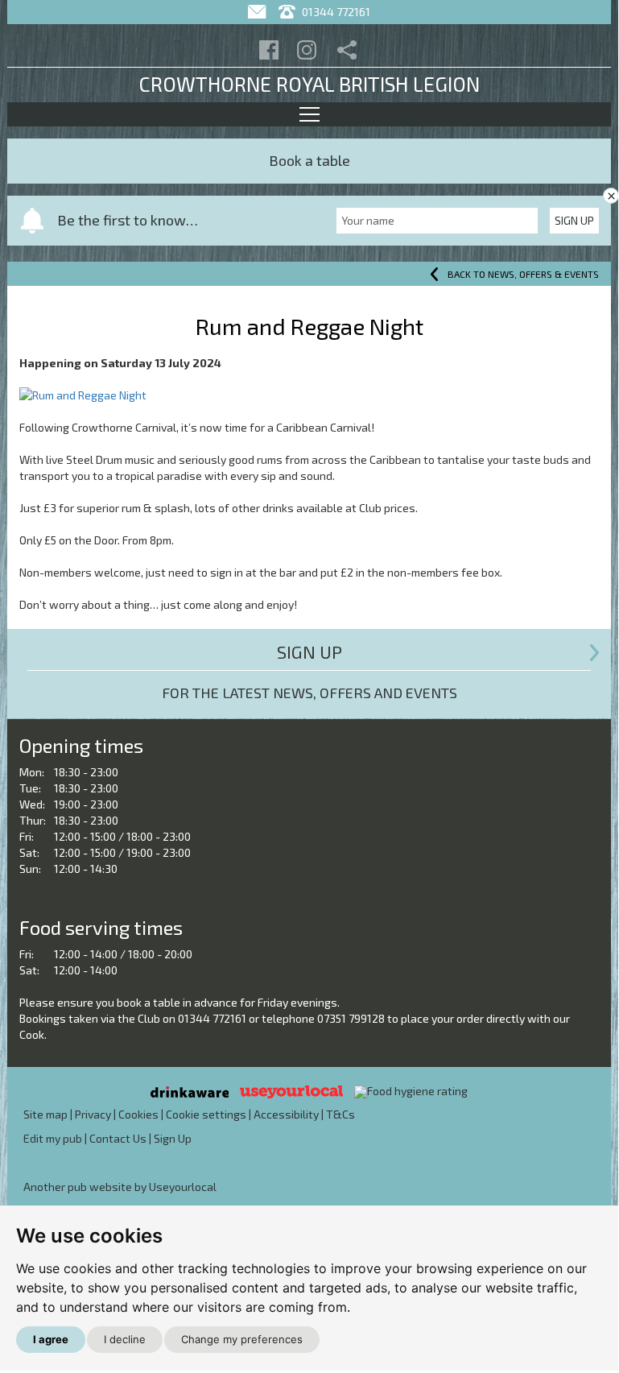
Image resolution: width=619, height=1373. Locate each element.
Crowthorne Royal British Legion (309, 84)
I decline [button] (125, 1339)
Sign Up (574, 220)
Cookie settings (206, 1114)
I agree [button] (50, 1339)
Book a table (309, 160)
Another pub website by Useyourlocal (120, 1186)
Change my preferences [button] (242, 1339)
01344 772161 (334, 12)
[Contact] (259, 12)
